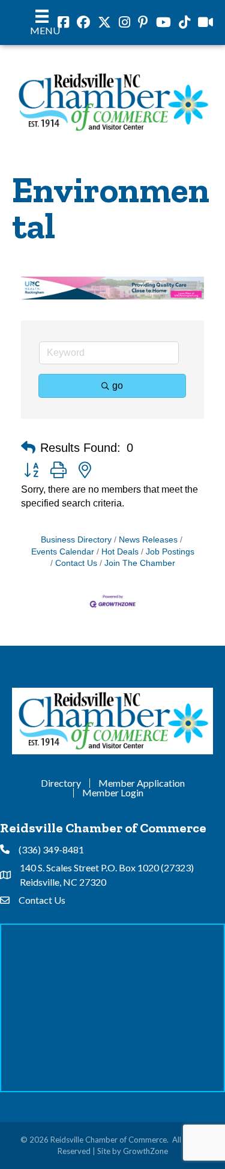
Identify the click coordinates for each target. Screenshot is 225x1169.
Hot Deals (120, 551)
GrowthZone (145, 1151)
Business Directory (76, 539)
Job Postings (170, 551)
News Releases (148, 539)
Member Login (112, 793)
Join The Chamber (139, 563)
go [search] (117, 385)
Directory (61, 783)
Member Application (141, 783)
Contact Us (76, 563)
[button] (28, 447)
